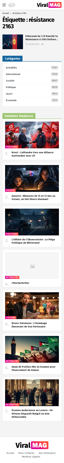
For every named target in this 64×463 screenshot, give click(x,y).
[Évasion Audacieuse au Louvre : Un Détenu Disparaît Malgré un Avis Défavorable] (32, 392)
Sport (32, 93)
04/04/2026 (33, 44)
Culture (10, 317)
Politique (32, 87)
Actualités (32, 67)
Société (32, 80)
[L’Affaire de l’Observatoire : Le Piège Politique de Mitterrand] (32, 222)
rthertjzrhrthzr (20, 282)
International (32, 74)
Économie (32, 100)
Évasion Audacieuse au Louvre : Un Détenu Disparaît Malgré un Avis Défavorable (32, 413)
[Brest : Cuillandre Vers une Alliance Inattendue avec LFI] (32, 135)
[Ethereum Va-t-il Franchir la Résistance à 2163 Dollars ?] (12, 41)
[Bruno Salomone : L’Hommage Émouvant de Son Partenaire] (32, 305)
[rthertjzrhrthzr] (32, 265)
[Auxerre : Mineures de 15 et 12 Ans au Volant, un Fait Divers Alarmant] (32, 178)
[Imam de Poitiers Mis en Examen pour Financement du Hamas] (32, 349)
